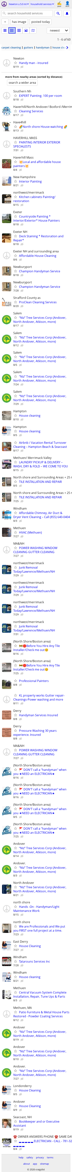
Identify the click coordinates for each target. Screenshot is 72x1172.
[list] (4, 30)
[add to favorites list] (15, 62)
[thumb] (12, 30)
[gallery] (26, 30)
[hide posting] (22, 66)
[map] (33, 30)
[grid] (19, 30)
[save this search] (67, 13)
